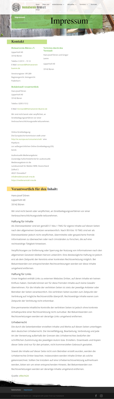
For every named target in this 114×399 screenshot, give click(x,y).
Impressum (28, 390)
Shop (38, 10)
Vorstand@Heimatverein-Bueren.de (32, 109)
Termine (82, 4)
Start (38, 4)
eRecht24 (24, 375)
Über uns (45, 4)
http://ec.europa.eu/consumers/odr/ (26, 139)
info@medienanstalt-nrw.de (23, 176)
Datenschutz (16, 390)
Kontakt (94, 4)
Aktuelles (70, 4)
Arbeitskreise (57, 4)
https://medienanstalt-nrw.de (23, 180)
